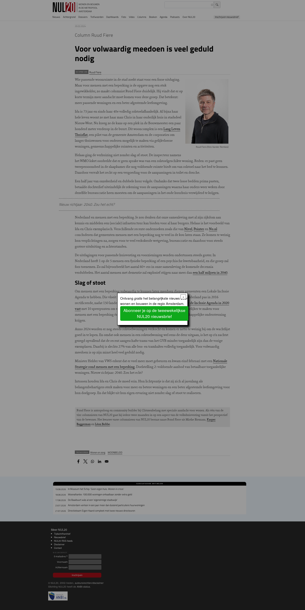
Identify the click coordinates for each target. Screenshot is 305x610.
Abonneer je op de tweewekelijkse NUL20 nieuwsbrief (154, 313)
